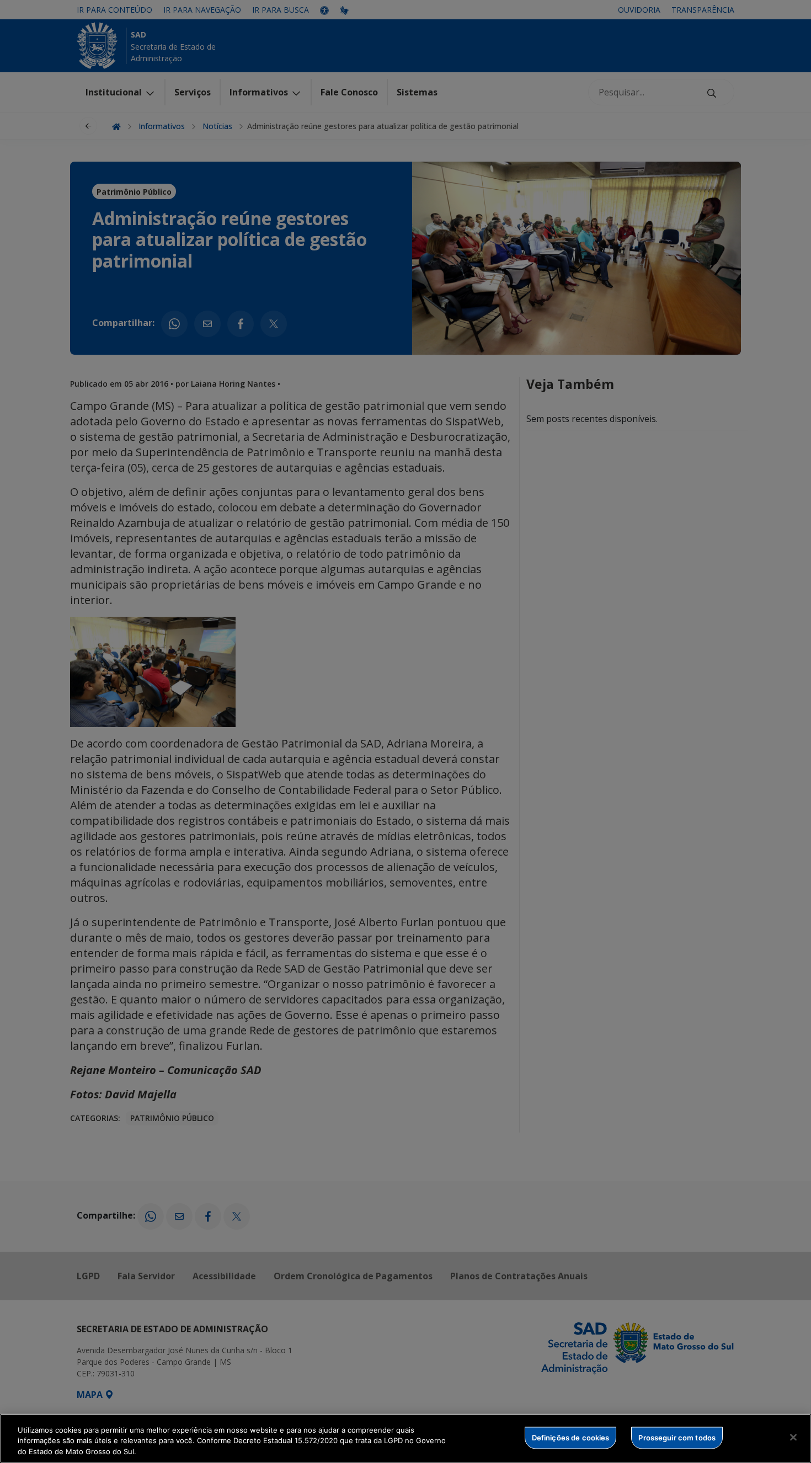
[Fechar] (793, 1437)
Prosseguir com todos (677, 1437)
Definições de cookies (571, 1437)
